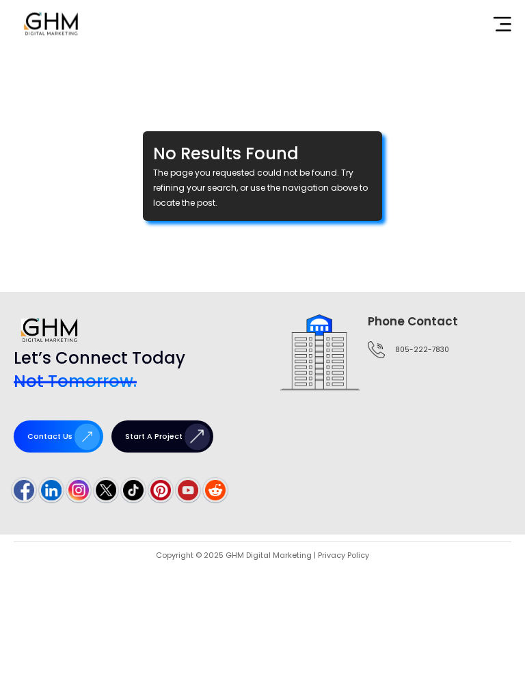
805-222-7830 (422, 350)
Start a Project (154, 436)
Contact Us (49, 436)
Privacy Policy (343, 555)
